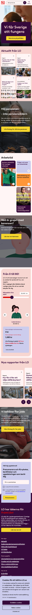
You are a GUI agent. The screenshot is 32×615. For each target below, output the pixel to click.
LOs (18, 491)
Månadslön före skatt (8, 293)
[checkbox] (3, 487)
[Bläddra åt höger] (29, 402)
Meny (29, 3)
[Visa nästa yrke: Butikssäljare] (27, 315)
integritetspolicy (12, 597)
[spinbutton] (24, 293)
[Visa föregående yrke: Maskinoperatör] (5, 315)
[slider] (12, 297)
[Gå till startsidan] (3, 2)
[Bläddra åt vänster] (23, 402)
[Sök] (24, 2)
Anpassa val (16, 611)
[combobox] (16, 2)
